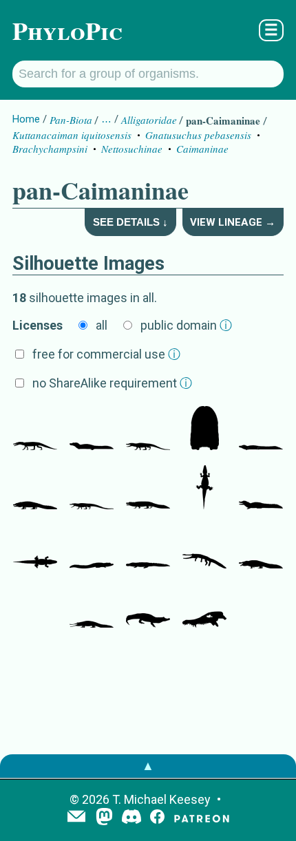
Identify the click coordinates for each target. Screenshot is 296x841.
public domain (186, 325)
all (101, 325)
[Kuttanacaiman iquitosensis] (92, 429)
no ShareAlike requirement (112, 383)
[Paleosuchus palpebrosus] (204, 488)
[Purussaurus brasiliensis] (148, 547)
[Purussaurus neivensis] (261, 547)
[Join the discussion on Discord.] (131, 818)
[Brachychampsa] (148, 429)
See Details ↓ (130, 222)
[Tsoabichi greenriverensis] (92, 488)
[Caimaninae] (148, 488)
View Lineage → (232, 222)
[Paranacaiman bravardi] (261, 429)
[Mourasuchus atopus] (204, 547)
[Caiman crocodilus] (148, 607)
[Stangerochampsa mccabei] (35, 429)
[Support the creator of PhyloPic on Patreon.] (201, 818)
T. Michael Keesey (161, 799)
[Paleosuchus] (261, 488)
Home (26, 119)
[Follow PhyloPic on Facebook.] (157, 818)
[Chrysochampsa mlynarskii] (35, 547)
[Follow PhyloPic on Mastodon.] (104, 818)
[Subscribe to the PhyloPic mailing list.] (76, 818)
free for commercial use (106, 354)
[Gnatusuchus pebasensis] (204, 429)
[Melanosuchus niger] (92, 547)
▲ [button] (148, 765)
